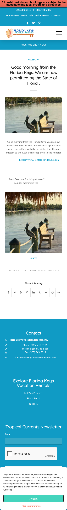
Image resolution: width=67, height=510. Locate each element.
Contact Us (57, 15)
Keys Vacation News (33, 44)
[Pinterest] (39, 23)
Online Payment (42, 15)
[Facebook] (27, 23)
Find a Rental (33, 398)
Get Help (33, 404)
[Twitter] (33, 23)
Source (33, 257)
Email (8, 434)
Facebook (33, 59)
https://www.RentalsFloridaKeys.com (39, 159)
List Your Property (33, 393)
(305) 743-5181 (39, 345)
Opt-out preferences (31, 506)
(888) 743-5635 (40, 348)
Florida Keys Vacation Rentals (43, 270)
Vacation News (12, 15)
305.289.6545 (23, 9)
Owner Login (27, 15)
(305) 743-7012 (38, 352)
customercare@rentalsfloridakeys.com (35, 357)
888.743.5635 (43, 9)
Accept (33, 498)
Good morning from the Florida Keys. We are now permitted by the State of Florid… (33, 75)
